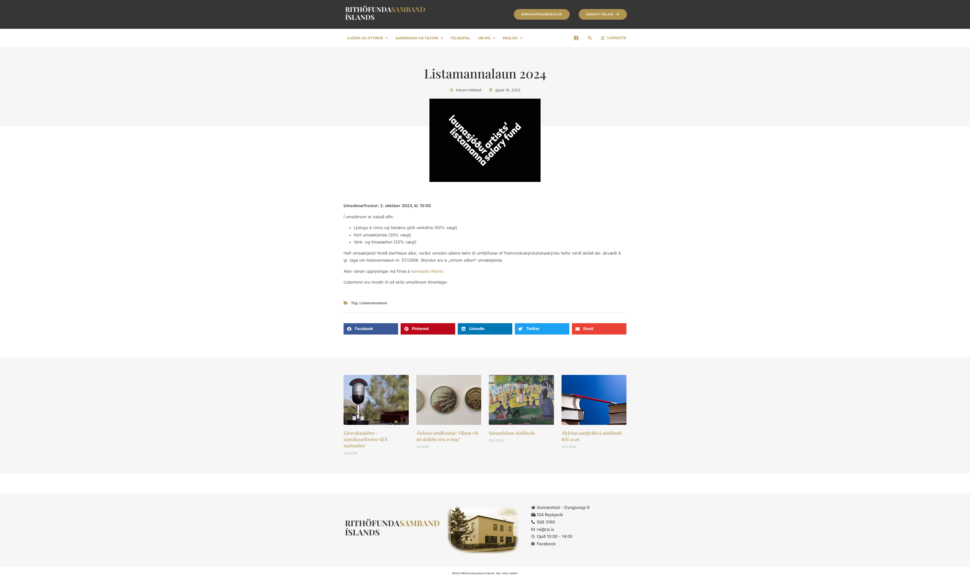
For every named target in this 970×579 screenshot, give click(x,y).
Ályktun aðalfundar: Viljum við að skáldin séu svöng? (447, 436)
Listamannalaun (373, 303)
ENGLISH (510, 38)
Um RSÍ (484, 38)
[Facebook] (576, 38)
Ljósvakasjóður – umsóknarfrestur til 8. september (366, 439)
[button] (589, 38)
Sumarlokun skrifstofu (512, 433)
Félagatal (460, 38)
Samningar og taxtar (416, 38)
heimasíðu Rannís (427, 271)
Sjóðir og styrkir (365, 38)
